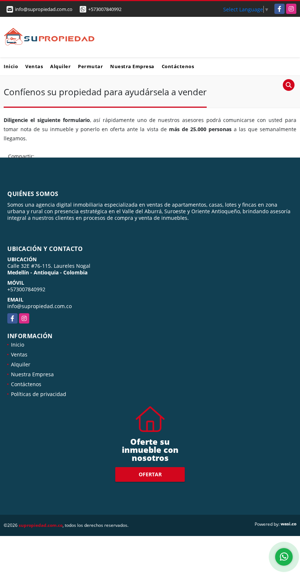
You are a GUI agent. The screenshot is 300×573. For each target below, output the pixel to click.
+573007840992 (104, 9)
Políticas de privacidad (38, 394)
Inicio (11, 66)
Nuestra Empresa (132, 66)
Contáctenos (178, 66)
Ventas (34, 66)
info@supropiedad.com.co (39, 306)
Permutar (90, 66)
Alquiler (60, 66)
